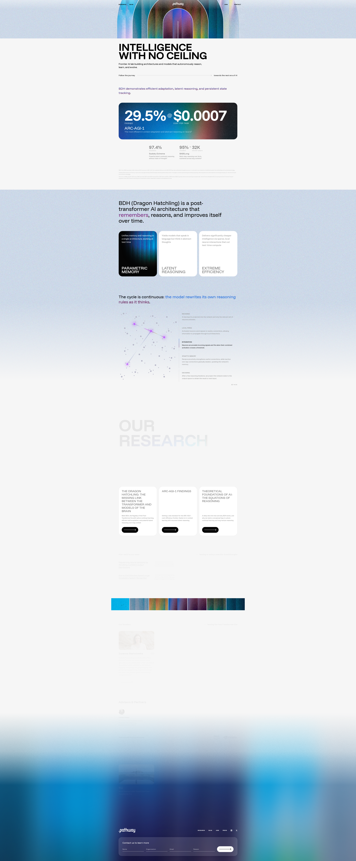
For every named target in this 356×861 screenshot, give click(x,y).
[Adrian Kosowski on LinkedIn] (210, 680)
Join (226, 4)
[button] (208, 316)
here (234, 170)
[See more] (229, 810)
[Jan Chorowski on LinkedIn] (168, 680)
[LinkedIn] (231, 830)
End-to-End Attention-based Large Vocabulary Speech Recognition (134, 574)
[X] (236, 830)
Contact (237, 4)
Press (225, 830)
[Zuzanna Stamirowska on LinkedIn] (127, 680)
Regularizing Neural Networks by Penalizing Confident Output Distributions (133, 562)
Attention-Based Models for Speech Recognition (197, 561)
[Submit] (225, 849)
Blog (131, 4)
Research (122, 4)
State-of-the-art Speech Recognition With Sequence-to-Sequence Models (197, 574)
